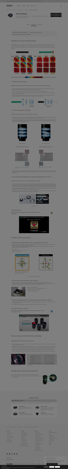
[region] (34, 467)
